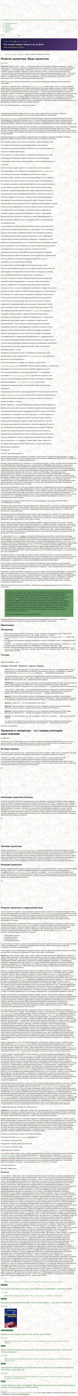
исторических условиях (15, 95)
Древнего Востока (35, 544)
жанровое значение (37, 86)
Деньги (3, 1346)
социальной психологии (10, 118)
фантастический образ (30, 1056)
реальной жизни (6, 1013)
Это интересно (9, 28)
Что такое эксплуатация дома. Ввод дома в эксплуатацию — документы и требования (36, 1302)
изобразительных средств (25, 673)
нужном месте (72, 1047)
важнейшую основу (27, 382)
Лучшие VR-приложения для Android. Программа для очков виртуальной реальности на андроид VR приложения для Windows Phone (38, 1386)
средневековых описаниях (9, 366)
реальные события (22, 979)
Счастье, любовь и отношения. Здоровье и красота (22, 1392)
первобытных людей (69, 541)
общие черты (16, 536)
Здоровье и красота (11, 23)
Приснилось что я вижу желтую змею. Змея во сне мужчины (26, 1334)
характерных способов (8, 1155)
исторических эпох (33, 1157)
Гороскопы (8, 30)
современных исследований (63, 930)
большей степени (38, 310)
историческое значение (17, 810)
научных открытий (24, 1069)
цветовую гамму (26, 925)
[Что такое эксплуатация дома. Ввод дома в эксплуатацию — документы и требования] (33, 1295)
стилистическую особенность (21, 375)
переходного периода (13, 395)
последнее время (48, 913)
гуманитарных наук (7, 917)
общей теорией (49, 171)
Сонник (7, 31)
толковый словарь (21, 1137)
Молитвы (8, 26)
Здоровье (7, 25)
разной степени (6, 1097)
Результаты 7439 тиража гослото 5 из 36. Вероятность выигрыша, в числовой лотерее (36, 1289)
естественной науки (64, 1102)
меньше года (51, 1015)
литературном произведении (26, 850)
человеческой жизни (20, 1044)
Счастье (3, 1364)
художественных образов (22, 872)
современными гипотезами (50, 1086)
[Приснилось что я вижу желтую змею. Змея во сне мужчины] (11, 1327)
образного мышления (35, 356)
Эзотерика (4, 1285)
